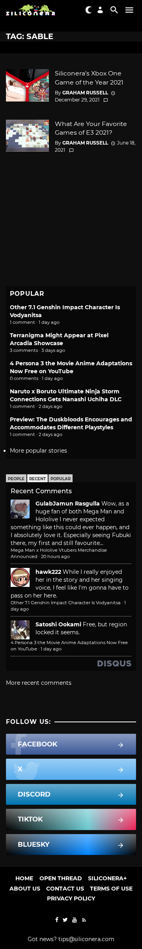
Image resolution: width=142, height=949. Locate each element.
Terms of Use (111, 888)
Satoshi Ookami (58, 624)
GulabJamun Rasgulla (68, 503)
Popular (60, 478)
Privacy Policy (71, 898)
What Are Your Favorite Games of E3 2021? (91, 128)
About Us (24, 888)
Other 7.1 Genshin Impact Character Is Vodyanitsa (66, 602)
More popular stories (38, 450)
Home (24, 878)
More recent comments (38, 682)
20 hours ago (55, 556)
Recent (37, 478)
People (16, 478)
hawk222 (48, 571)
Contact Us (65, 888)
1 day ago (51, 649)
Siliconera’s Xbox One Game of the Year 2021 (89, 78)
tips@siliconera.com (86, 939)
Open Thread (60, 878)
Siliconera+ (107, 878)
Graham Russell (85, 93)
